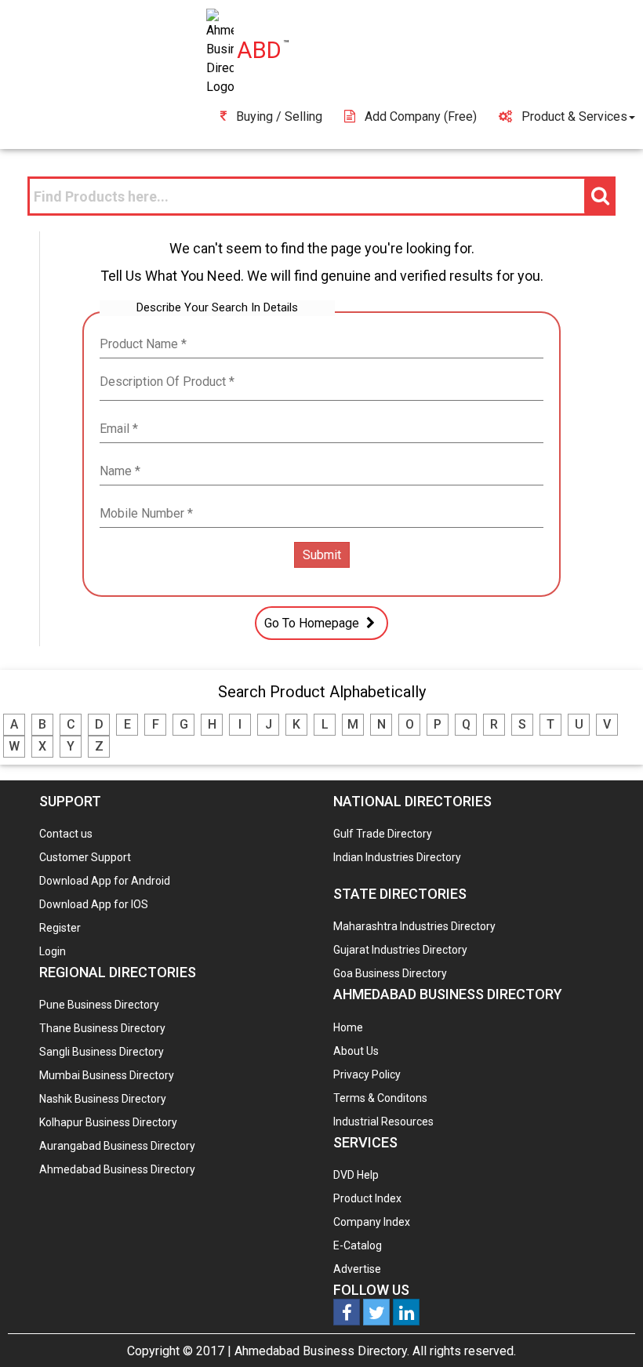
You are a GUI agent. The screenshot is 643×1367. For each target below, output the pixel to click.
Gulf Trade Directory (382, 833)
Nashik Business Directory (102, 1099)
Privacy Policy (367, 1074)
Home (348, 1027)
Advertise (357, 1269)
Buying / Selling (279, 116)
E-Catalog (357, 1245)
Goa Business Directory (390, 973)
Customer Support (85, 857)
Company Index (371, 1222)
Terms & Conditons (380, 1098)
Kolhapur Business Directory (108, 1122)
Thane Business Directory (102, 1028)
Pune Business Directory (99, 1004)
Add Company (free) (421, 116)
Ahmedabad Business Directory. (321, 1350)
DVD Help (356, 1175)
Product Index (367, 1198)
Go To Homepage (313, 623)
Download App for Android (104, 880)
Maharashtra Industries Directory (414, 926)
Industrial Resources (383, 1121)
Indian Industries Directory (397, 857)
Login (52, 951)
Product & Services (574, 116)
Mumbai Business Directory (106, 1075)
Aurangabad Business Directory (117, 1146)
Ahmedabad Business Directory (117, 1169)
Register (60, 928)
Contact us (66, 833)
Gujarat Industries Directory (400, 949)
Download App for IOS (93, 904)
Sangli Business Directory (101, 1051)
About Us (356, 1051)
